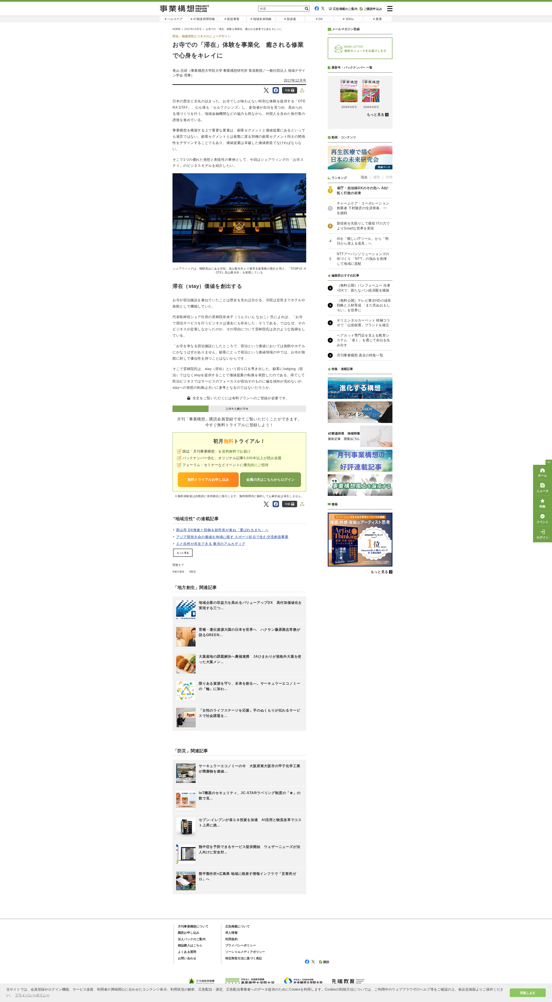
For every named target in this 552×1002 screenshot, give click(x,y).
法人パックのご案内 (191, 939)
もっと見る (183, 552)
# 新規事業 (231, 19)
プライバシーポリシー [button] (32, 995)
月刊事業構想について (193, 926)
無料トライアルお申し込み (208, 479)
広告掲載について (237, 926)
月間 (389, 177)
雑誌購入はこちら (190, 945)
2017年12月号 (193, 29)
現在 (364, 177)
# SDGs (348, 19)
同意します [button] (527, 992)
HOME (176, 29)
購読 (326, 961)
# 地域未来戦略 (261, 19)
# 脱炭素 (290, 19)
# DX (319, 19)
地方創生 (179, 571)
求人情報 (231, 932)
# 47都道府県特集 (203, 19)
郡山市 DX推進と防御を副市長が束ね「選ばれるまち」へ (222, 530)
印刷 (287, 90)
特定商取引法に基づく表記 (243, 958)
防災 (193, 571)
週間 (376, 177)
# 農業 (377, 19)
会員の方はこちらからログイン (270, 479)
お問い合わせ (187, 958)
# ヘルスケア (174, 19)
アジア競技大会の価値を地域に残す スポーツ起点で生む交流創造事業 (232, 537)
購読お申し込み (188, 932)
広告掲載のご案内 (345, 8)
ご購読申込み (373, 8)
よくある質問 (187, 951)
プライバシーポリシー (240, 945)
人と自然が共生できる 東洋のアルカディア (210, 544)
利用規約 (231, 939)
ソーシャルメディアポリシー (245, 951)
